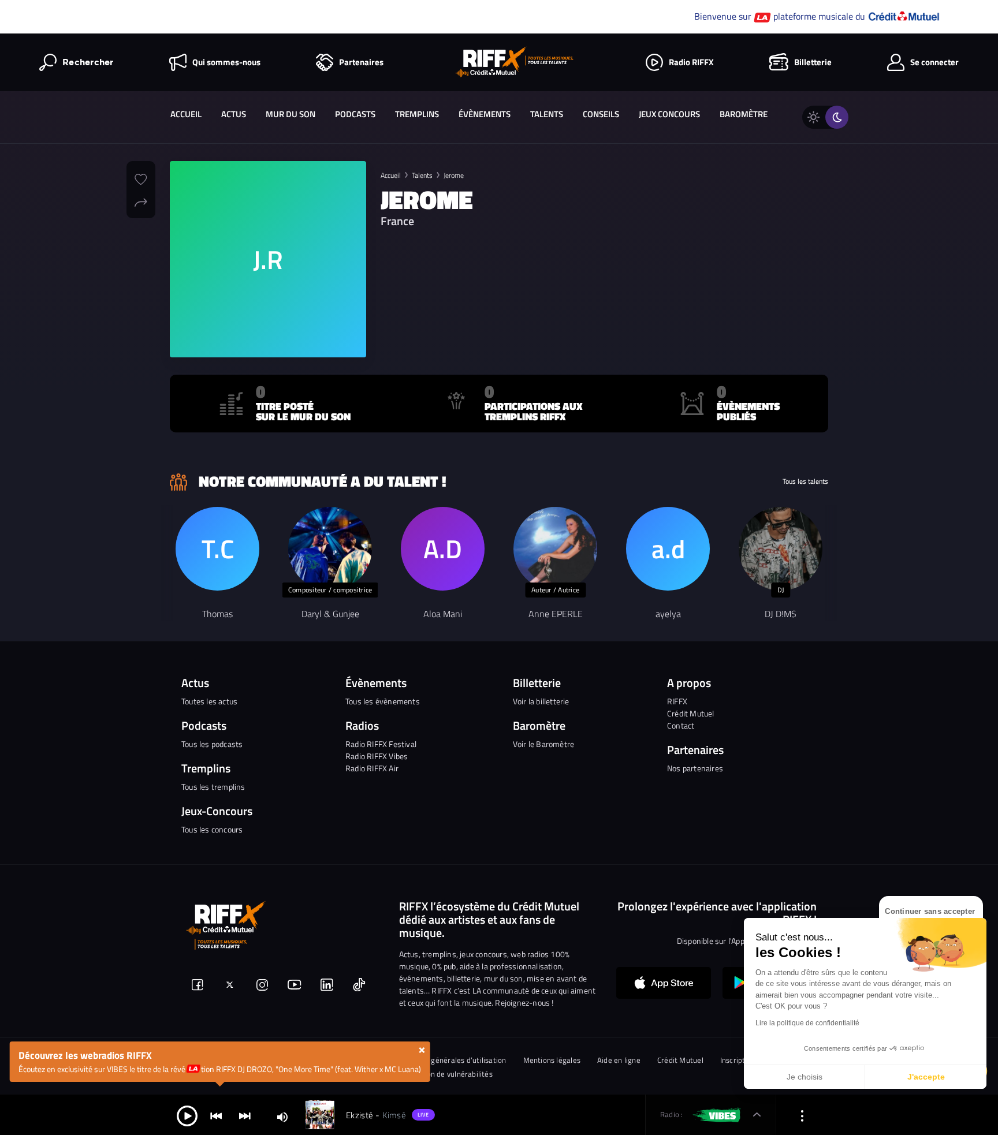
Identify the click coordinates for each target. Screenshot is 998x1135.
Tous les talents (805, 481)
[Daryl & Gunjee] (330, 548)
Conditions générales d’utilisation (450, 1060)
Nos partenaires (695, 768)
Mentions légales (552, 1060)
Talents (546, 114)
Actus (233, 114)
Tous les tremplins (213, 787)
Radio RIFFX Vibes (376, 756)
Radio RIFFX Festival (380, 744)
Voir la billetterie (541, 701)
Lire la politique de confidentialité (807, 1023)
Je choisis (804, 1076)
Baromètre (744, 114)
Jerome (454, 175)
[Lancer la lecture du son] (187, 1115)
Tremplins (417, 114)
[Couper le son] (282, 1116)
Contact (680, 725)
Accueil (186, 114)
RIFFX (677, 701)
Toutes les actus (209, 701)
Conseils (601, 114)
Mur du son (290, 114)
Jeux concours (669, 114)
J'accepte (926, 1076)
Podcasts (355, 114)
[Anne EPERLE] (555, 548)
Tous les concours (212, 829)
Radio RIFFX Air (372, 768)
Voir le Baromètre (543, 744)
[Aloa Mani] (442, 548)
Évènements (485, 114)
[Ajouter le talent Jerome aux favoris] (140, 178)
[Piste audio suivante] (244, 1115)
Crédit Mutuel (690, 713)
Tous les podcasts (212, 744)
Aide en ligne (618, 1060)
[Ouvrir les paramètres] (802, 1115)
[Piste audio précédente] (216, 1115)
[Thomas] (217, 548)
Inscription (737, 1060)
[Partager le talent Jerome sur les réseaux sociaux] (140, 201)
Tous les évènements (382, 701)
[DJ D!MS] (780, 548)
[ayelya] (668, 548)
